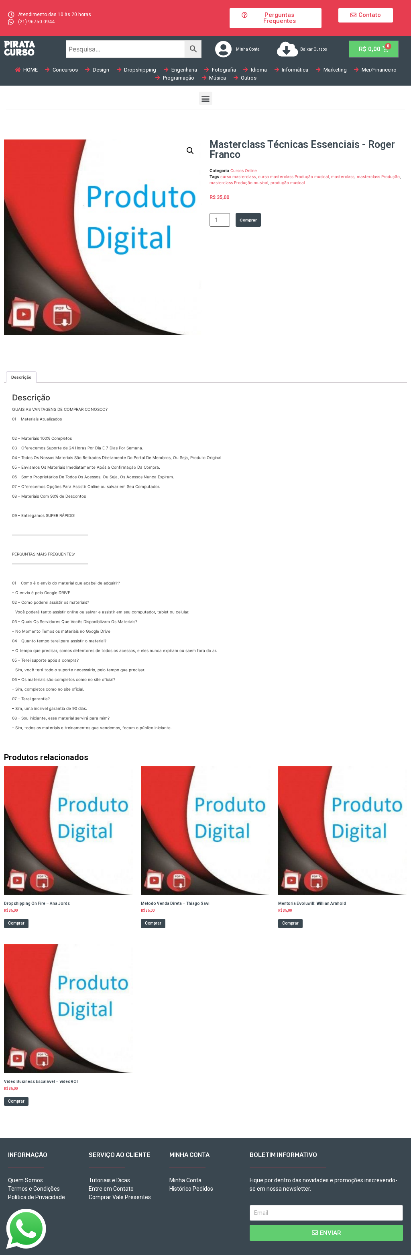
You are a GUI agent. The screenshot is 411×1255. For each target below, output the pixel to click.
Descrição (21, 377)
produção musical (288, 182)
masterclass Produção (378, 176)
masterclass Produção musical (239, 182)
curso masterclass (238, 176)
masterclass (342, 176)
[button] (275, 18)
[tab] (21, 377)
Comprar (248, 219)
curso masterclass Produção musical (293, 176)
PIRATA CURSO (19, 48)
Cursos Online (243, 170)
